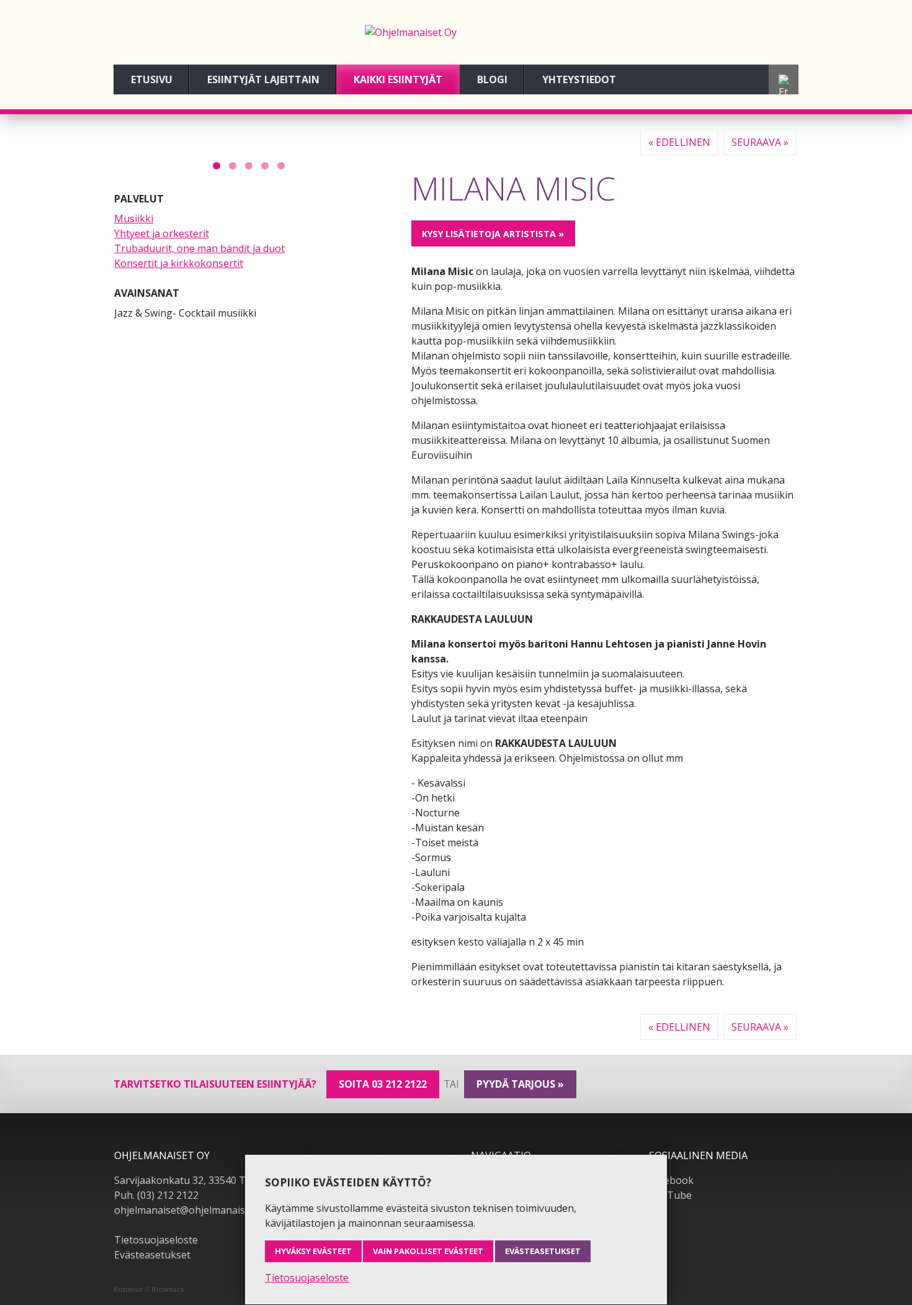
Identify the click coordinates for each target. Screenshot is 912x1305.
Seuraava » (760, 142)
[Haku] (783, 87)
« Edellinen (679, 142)
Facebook (671, 1180)
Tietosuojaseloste (156, 1240)
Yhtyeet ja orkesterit (161, 233)
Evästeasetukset (152, 1255)
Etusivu (151, 79)
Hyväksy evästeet (313, 1251)
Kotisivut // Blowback (149, 1289)
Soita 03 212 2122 (383, 1084)
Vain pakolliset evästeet (428, 1251)
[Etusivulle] (456, 32)
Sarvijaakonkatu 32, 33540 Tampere (198, 1180)
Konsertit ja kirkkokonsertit (178, 263)
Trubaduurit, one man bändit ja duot (199, 248)
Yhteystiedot (579, 79)
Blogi (492, 79)
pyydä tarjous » (520, 1084)
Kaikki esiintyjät (398, 79)
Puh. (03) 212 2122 (156, 1195)
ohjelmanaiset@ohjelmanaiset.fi (188, 1210)
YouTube (670, 1195)
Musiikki (133, 218)
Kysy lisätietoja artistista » (493, 234)
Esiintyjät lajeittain (263, 79)
